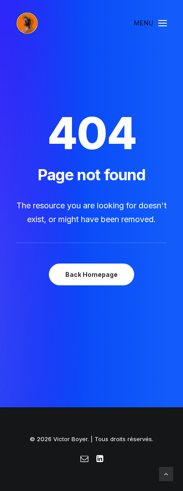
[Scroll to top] (166, 473)
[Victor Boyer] (27, 23)
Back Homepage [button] (91, 274)
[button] (150, 23)
